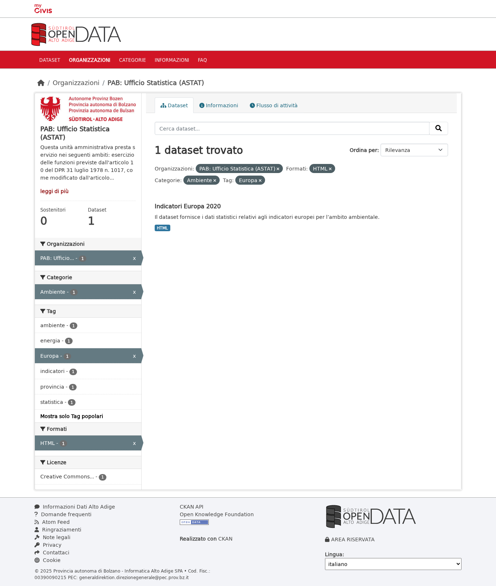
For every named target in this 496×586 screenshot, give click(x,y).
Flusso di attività (276, 105)
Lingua (333, 554)
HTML (162, 228)
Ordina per (363, 150)
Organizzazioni (89, 60)
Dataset (49, 60)
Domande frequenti (66, 514)
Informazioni (172, 60)
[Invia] (438, 128)
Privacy (51, 545)
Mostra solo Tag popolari (71, 416)
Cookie (51, 560)
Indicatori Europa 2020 (188, 205)
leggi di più (54, 191)
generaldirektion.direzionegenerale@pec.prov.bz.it (134, 577)
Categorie (132, 60)
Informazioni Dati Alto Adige (78, 506)
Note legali (55, 537)
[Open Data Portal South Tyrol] (76, 33)
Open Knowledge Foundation (217, 514)
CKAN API (191, 506)
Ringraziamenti (61, 529)
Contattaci (55, 552)
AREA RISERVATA (353, 539)
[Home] (41, 82)
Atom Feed (55, 522)
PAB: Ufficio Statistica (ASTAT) (155, 82)
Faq (202, 60)
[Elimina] (278, 169)
